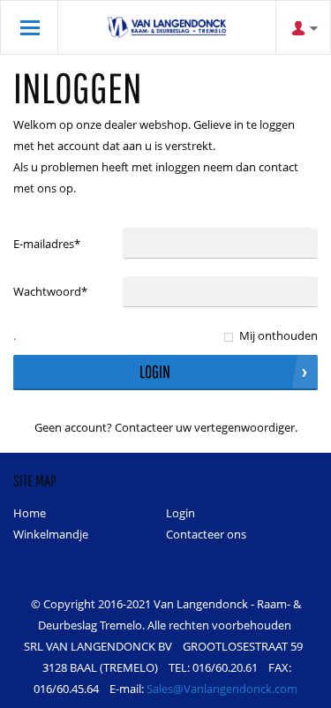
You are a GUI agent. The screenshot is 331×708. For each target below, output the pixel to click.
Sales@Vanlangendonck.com (222, 689)
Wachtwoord (50, 291)
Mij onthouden (278, 335)
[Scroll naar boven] (293, 688)
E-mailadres (46, 244)
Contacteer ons (206, 534)
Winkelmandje (50, 534)
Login (180, 513)
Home (29, 513)
